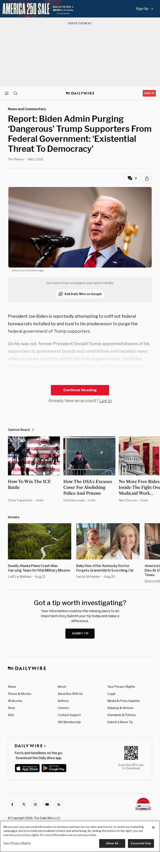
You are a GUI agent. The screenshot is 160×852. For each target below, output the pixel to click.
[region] (80, 836)
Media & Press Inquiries (123, 701)
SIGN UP (149, 93)
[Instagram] (35, 804)
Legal (111, 693)
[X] (24, 804)
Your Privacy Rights (121, 687)
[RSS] (59, 804)
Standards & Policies (121, 715)
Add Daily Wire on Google (83, 294)
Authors (63, 701)
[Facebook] (12, 804)
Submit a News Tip (120, 722)
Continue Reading (80, 390)
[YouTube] (47, 804)
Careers (63, 708)
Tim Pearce (16, 159)
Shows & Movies (19, 693)
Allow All (112, 843)
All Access (15, 701)
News (12, 686)
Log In (106, 400)
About (62, 686)
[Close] (153, 827)
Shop (11, 708)
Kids (11, 715)
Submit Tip (80, 633)
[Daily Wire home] (80, 93)
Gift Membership (69, 722)
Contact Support (69, 715)
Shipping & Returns (120, 708)
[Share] (147, 178)
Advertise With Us (70, 693)
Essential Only (141, 843)
